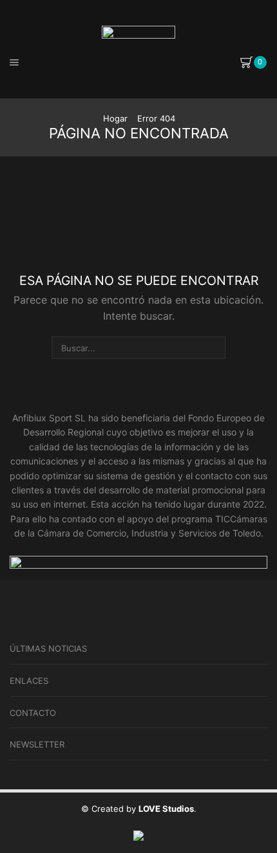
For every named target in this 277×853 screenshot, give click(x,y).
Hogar (115, 118)
